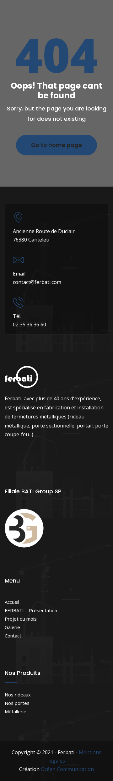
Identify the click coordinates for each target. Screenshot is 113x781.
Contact (13, 635)
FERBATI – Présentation (31, 610)
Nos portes (17, 703)
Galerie (12, 627)
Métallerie (15, 711)
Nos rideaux (18, 694)
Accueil (12, 602)
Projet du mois (21, 619)
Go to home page (56, 145)
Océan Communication (67, 769)
